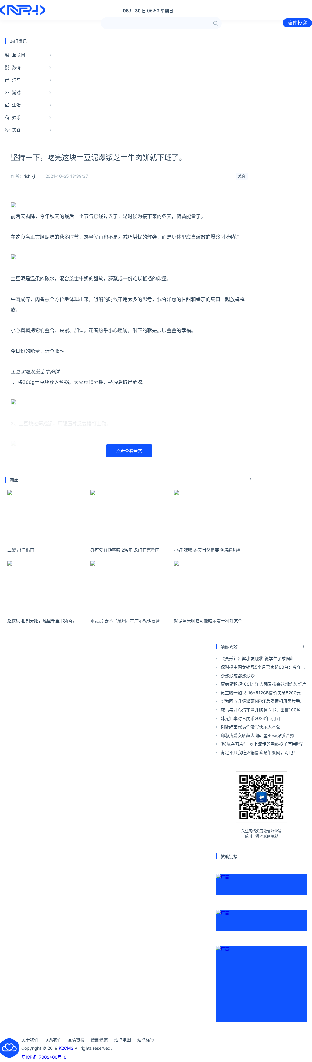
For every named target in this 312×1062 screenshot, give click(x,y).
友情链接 (76, 1039)
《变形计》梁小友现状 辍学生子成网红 (257, 658)
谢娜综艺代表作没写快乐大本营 (250, 726)
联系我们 (53, 1039)
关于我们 (29, 1039)
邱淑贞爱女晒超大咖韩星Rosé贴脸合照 (257, 735)
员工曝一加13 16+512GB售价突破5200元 (261, 692)
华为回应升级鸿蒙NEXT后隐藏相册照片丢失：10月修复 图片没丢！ (260, 702)
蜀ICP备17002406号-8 (43, 1057)
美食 (241, 176)
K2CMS (66, 1048)
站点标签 (145, 1039)
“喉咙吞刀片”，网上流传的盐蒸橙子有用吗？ (263, 743)
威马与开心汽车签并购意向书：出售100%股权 (262, 710)
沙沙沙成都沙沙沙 (238, 675)
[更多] (250, 480)
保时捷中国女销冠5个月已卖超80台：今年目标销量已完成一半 (263, 667)
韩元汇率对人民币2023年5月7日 (252, 718)
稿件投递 (297, 23)
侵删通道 (99, 1039)
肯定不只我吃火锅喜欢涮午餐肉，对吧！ (259, 752)
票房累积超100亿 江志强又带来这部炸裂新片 (263, 684)
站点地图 (122, 1039)
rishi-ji (29, 176)
